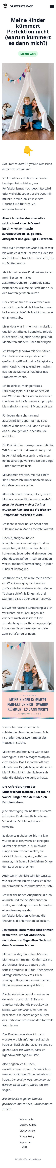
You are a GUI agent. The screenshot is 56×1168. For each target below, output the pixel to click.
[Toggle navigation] (52, 6)
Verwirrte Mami (21, 6)
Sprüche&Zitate (28, 1125)
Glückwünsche (27, 1130)
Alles (24, 1146)
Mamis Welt (28, 53)
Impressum (26, 1142)
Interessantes (27, 1119)
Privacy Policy (27, 1136)
